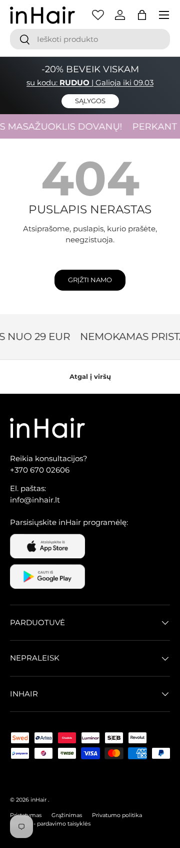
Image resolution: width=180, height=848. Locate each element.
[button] (142, 15)
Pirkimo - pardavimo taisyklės (50, 823)
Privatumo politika (117, 815)
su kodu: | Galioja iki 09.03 (90, 82)
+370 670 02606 (40, 470)
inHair (38, 799)
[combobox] (90, 39)
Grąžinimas (67, 815)
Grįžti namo (90, 280)
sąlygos (90, 101)
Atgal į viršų (90, 376)
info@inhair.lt (35, 500)
